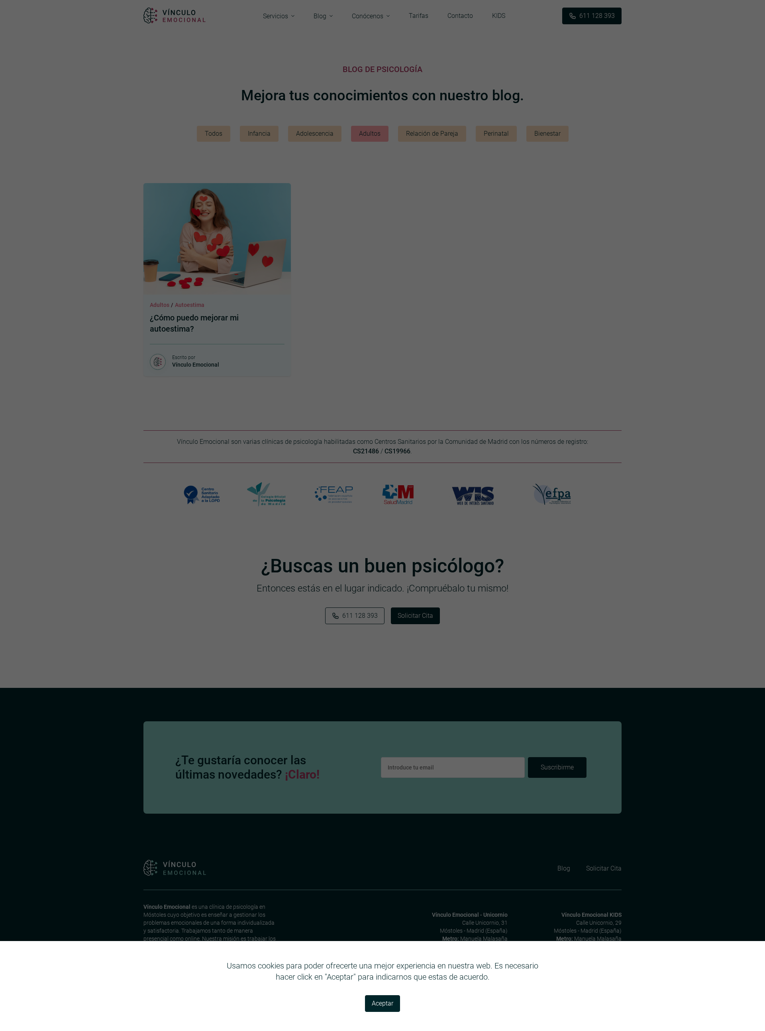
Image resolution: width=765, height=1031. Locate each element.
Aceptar (382, 1003)
